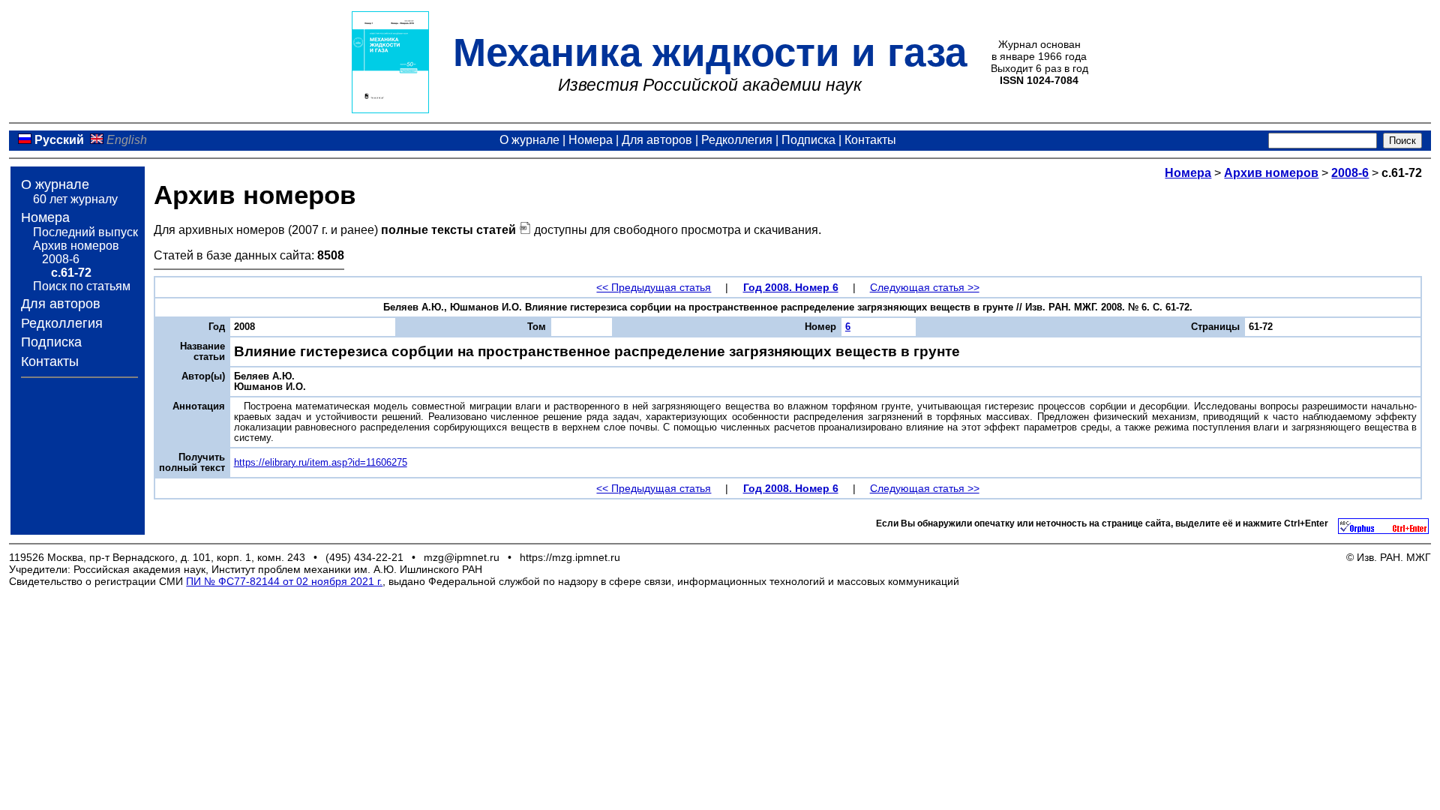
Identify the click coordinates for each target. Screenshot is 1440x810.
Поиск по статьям (81, 286)
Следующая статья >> (925, 287)
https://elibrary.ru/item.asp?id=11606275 (320, 463)
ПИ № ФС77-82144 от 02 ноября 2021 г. (284, 581)
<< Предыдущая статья (653, 287)
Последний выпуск (85, 232)
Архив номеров (76, 245)
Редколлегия (736, 140)
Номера (590, 140)
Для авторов (657, 140)
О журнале (530, 140)
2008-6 (61, 259)
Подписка (809, 140)
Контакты (870, 140)
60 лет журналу (75, 199)
